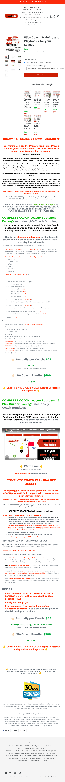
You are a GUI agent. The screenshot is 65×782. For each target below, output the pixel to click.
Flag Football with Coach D (16, 776)
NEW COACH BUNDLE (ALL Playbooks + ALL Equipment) (34, 746)
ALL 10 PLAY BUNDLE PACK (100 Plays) (18, 755)
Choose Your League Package (36, 66)
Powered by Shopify (29, 776)
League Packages (35, 758)
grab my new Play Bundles (26, 528)
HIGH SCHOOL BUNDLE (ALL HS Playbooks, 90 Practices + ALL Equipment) (31, 751)
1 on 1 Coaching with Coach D (17, 758)
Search (11, 746)
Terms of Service (49, 758)
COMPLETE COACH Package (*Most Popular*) (31, 748)
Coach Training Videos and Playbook (45, 755)
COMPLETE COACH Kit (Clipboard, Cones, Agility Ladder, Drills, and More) (31, 753)
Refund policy (22, 760)
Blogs (45, 760)
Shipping (26, 52)
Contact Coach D (35, 760)
